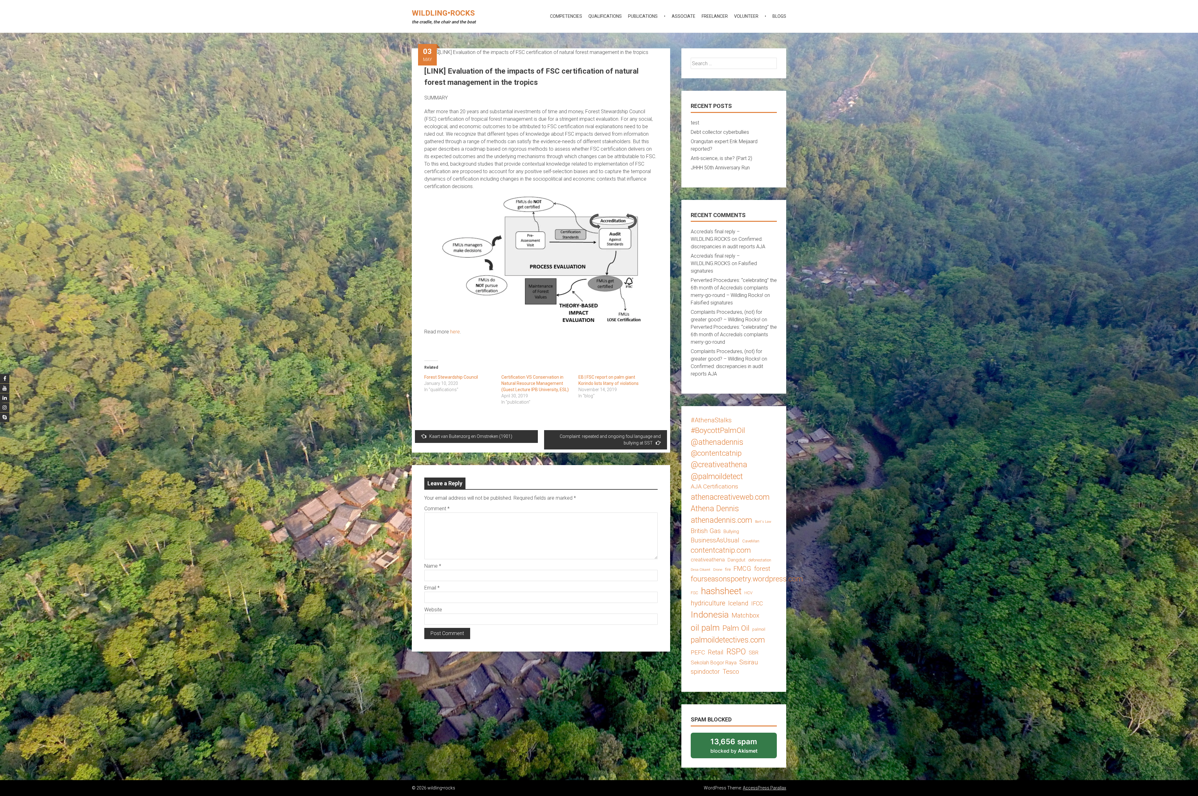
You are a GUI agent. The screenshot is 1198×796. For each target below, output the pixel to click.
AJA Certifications (714, 486)
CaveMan (750, 541)
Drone (717, 570)
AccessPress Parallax (764, 787)
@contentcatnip (716, 453)
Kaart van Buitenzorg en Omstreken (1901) (470, 436)
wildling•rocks (443, 13)
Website (433, 610)
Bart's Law (763, 522)
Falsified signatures (712, 303)
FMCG (742, 568)
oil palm (705, 628)
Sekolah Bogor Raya (714, 662)
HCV (748, 592)
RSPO (736, 651)
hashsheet (721, 591)
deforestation (759, 560)
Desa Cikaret (700, 570)
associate (683, 16)
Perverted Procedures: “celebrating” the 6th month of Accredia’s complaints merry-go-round (734, 334)
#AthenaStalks (711, 420)
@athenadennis (717, 442)
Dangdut (736, 560)
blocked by (742, 747)
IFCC (757, 603)
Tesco (731, 671)
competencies (566, 16)
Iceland (738, 603)
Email (432, 588)
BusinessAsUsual (715, 540)
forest (762, 568)
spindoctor (705, 671)
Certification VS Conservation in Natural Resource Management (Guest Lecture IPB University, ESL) (535, 383)
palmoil (758, 629)
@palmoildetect (717, 476)
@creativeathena (719, 464)
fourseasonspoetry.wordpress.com (747, 578)
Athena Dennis (715, 508)
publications (643, 16)
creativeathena (708, 559)
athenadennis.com (721, 520)
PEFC (698, 652)
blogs (779, 16)
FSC (694, 592)
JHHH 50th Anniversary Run (720, 168)
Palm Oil (736, 628)
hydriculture (708, 603)
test (695, 123)
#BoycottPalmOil (718, 430)
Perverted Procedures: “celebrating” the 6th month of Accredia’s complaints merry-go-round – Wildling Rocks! (734, 287)
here (455, 332)
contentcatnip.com (721, 550)
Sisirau (748, 662)
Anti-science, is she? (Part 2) (721, 158)
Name (432, 566)
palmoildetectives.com (728, 639)
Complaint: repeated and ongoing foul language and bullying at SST (610, 439)
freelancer (715, 16)
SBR (753, 652)
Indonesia (710, 614)
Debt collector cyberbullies (720, 132)
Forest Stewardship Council (451, 377)
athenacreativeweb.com (730, 497)
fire (728, 569)
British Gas (706, 531)
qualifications (605, 16)
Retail (715, 652)
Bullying (731, 531)
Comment (437, 509)
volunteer (746, 16)
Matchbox (745, 615)
